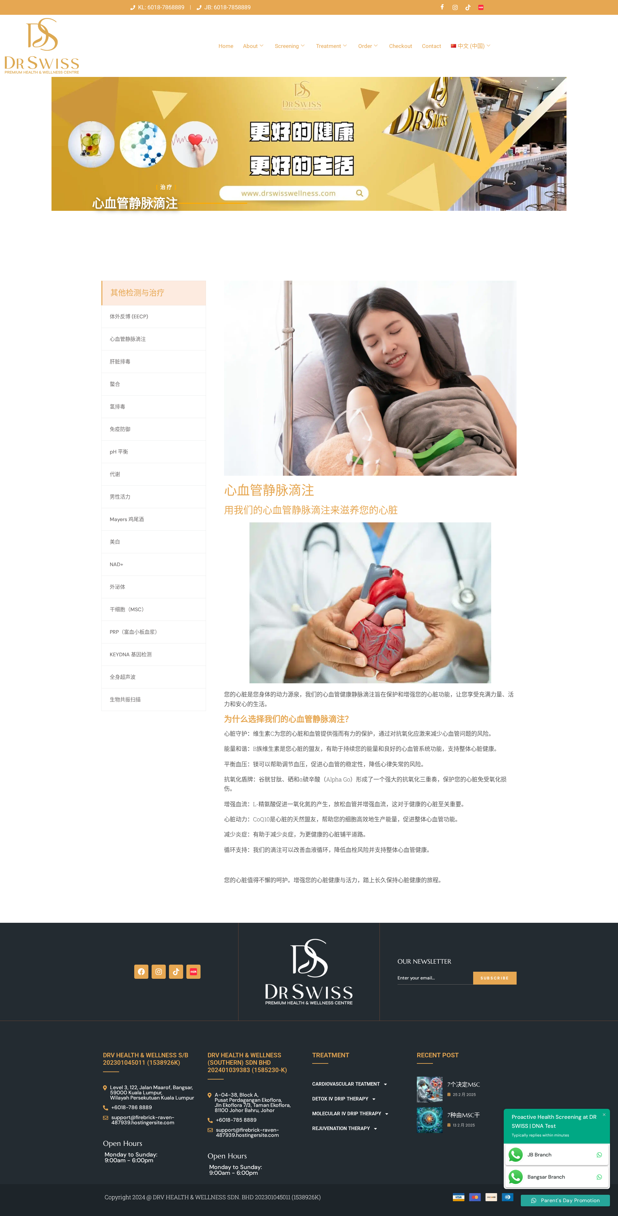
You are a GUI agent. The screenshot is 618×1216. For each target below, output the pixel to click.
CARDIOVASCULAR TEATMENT (346, 1084)
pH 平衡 (119, 451)
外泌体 (117, 587)
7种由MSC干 (463, 1115)
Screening (287, 46)
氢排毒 (117, 406)
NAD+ (116, 564)
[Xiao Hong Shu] (481, 7)
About (250, 46)
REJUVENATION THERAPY (341, 1128)
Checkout (400, 46)
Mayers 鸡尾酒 (127, 519)
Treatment (328, 46)
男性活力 (120, 496)
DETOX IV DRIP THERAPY (340, 1099)
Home (226, 46)
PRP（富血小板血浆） (135, 632)
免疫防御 (120, 429)
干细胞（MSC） (128, 609)
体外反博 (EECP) (129, 316)
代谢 (115, 474)
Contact (431, 46)
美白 (115, 541)
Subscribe (495, 978)
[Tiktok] (468, 7)
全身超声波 (123, 677)
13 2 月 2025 (464, 1125)
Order (365, 46)
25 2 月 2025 (464, 1094)
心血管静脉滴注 (128, 339)
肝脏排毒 (120, 361)
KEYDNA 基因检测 (131, 654)
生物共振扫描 (125, 699)
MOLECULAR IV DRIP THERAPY (346, 1114)
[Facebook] (442, 7)
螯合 (115, 384)
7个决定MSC (463, 1084)
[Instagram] (455, 7)
